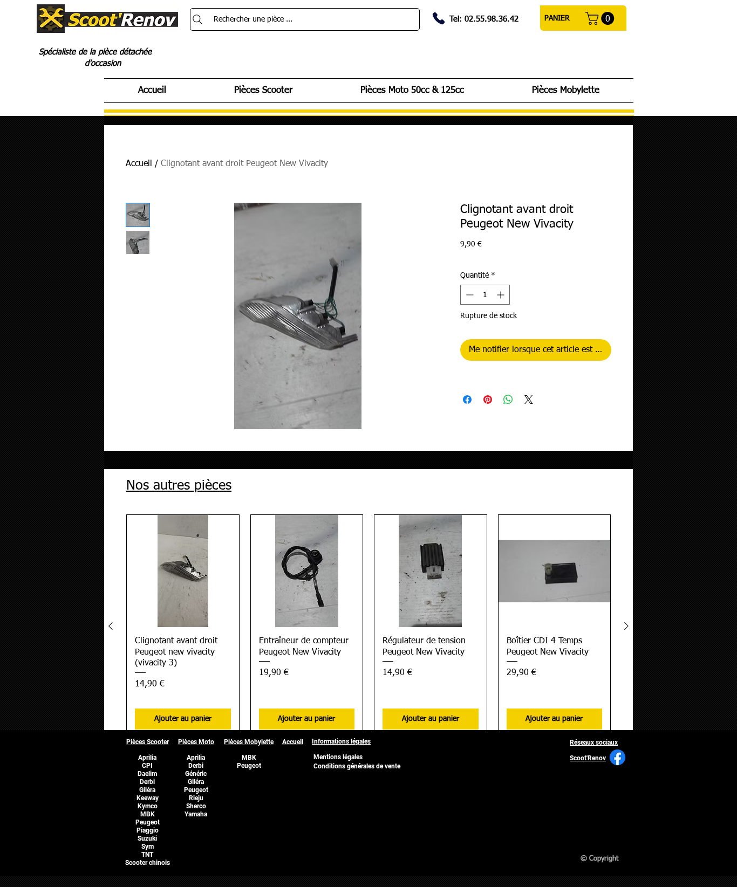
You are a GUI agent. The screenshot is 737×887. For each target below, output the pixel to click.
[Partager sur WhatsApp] (508, 399)
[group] (368, 626)
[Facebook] (617, 757)
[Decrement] (468, 294)
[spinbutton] (485, 294)
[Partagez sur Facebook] (467, 399)
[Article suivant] (626, 626)
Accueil (139, 164)
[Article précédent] (110, 626)
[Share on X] (528, 399)
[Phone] (439, 18)
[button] (601, 18)
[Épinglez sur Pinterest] (487, 399)
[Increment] (501, 294)
